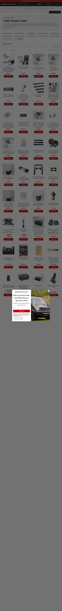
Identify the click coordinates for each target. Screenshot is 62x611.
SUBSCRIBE (21, 311)
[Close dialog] (49, 291)
